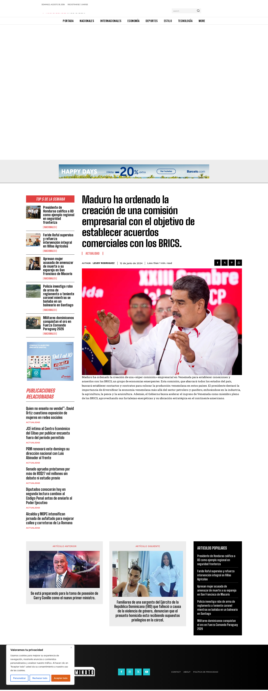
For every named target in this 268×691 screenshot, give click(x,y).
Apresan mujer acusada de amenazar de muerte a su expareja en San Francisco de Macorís (58, 266)
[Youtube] (146, 672)
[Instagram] (129, 672)
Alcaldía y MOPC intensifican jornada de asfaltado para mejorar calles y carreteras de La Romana (50, 518)
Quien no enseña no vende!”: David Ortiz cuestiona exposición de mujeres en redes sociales (50, 413)
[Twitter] (224, 263)
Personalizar (19, 678)
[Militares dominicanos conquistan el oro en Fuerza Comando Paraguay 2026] (33, 322)
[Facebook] (217, 263)
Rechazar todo (39, 678)
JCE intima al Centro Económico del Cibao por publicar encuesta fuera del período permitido (48, 433)
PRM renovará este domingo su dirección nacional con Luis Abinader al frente (47, 453)
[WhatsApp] (239, 263)
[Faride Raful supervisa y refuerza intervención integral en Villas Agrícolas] (33, 239)
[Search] (198, 10)
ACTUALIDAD (33, 422)
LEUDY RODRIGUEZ (104, 263)
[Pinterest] (232, 263)
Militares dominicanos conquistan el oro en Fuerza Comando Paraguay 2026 (58, 323)
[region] (40, 665)
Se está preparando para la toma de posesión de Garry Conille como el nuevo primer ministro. (64, 595)
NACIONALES (50, 227)
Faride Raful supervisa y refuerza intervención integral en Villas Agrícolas (58, 240)
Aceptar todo (60, 678)
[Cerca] (71, 647)
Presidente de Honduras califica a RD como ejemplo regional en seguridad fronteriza (58, 215)
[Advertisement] (93, 47)
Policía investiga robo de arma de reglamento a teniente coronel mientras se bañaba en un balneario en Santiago (58, 295)
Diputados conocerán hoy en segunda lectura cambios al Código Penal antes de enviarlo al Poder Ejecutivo (49, 496)
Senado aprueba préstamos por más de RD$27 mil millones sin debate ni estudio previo (48, 473)
